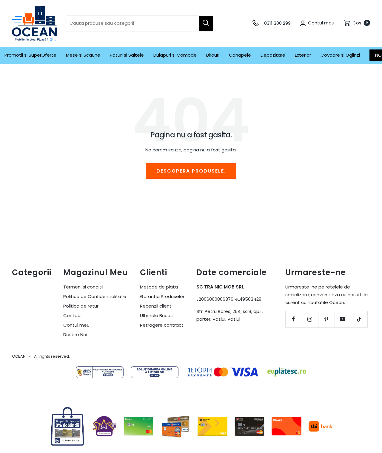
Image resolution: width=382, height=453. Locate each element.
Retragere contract (162, 325)
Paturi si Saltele (127, 55)
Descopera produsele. (191, 170)
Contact (72, 315)
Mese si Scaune (83, 55)
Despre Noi (75, 334)
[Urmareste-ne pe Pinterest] (326, 319)
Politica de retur (80, 306)
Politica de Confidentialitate (94, 296)
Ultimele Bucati (156, 315)
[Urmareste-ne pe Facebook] (293, 319)
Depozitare (273, 55)
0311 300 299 (277, 23)
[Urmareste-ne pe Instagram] (310, 319)
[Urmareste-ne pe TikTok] (359, 319)
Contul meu (76, 325)
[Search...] (206, 23)
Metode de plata (159, 287)
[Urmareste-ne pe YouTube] (343, 319)
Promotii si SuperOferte (30, 55)
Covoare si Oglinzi (340, 55)
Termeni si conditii (83, 287)
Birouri (212, 55)
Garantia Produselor (162, 296)
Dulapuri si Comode (175, 55)
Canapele (240, 55)
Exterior (303, 55)
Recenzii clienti (156, 306)
